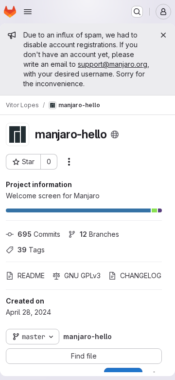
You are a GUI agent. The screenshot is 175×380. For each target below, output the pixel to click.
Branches (99, 234)
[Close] (163, 35)
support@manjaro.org (112, 64)
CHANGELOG (140, 275)
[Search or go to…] (137, 12)
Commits (39, 234)
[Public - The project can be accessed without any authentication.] (115, 134)
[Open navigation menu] (27, 11)
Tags (31, 250)
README (31, 275)
